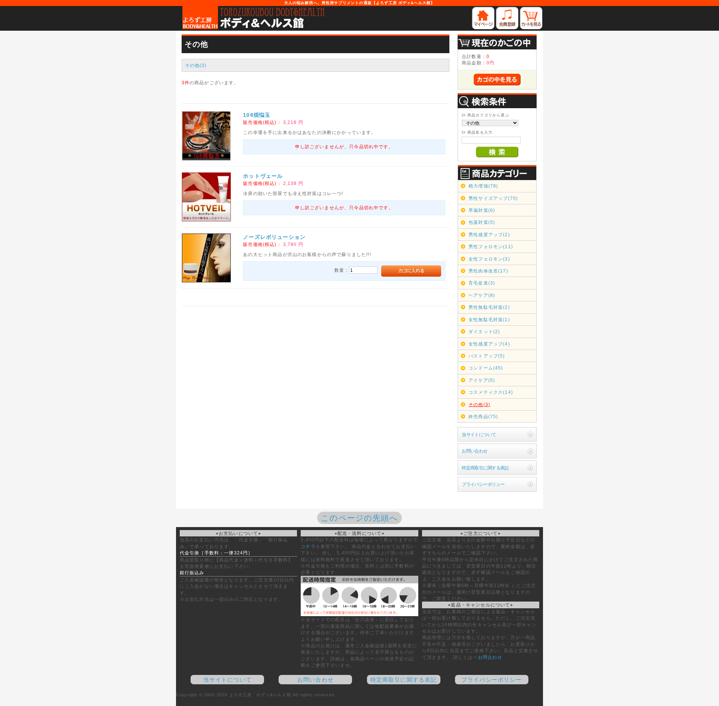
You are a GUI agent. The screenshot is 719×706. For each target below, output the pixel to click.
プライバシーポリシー (483, 484)
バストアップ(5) (486, 355)
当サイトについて (479, 434)
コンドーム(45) (485, 367)
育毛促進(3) (481, 282)
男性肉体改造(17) (488, 270)
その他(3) (196, 65)
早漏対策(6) (481, 210)
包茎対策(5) (481, 222)
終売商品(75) (483, 416)
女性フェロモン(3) (489, 258)
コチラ (308, 546)
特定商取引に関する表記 (485, 467)
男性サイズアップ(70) (493, 198)
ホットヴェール (263, 176)
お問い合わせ (475, 450)
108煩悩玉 (256, 115)
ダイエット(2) (484, 331)
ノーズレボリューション (274, 237)
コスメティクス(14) (490, 392)
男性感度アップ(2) (489, 234)
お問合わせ (490, 657)
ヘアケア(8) (481, 295)
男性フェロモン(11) (490, 246)
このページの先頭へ (359, 518)
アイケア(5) (481, 380)
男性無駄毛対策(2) (489, 307)
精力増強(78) (483, 185)
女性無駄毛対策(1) (489, 319)
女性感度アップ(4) (489, 343)
